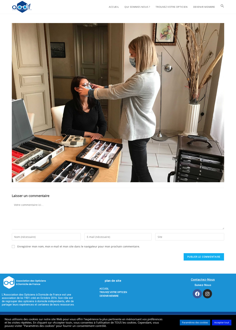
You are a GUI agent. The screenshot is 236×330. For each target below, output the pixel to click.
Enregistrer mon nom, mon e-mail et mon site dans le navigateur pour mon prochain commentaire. (78, 246)
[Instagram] (207, 293)
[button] (222, 7)
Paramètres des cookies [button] (195, 322)
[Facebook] (197, 293)
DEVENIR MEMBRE (109, 295)
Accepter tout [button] (221, 322)
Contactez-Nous (203, 279)
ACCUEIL (104, 288)
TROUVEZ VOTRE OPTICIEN (113, 292)
